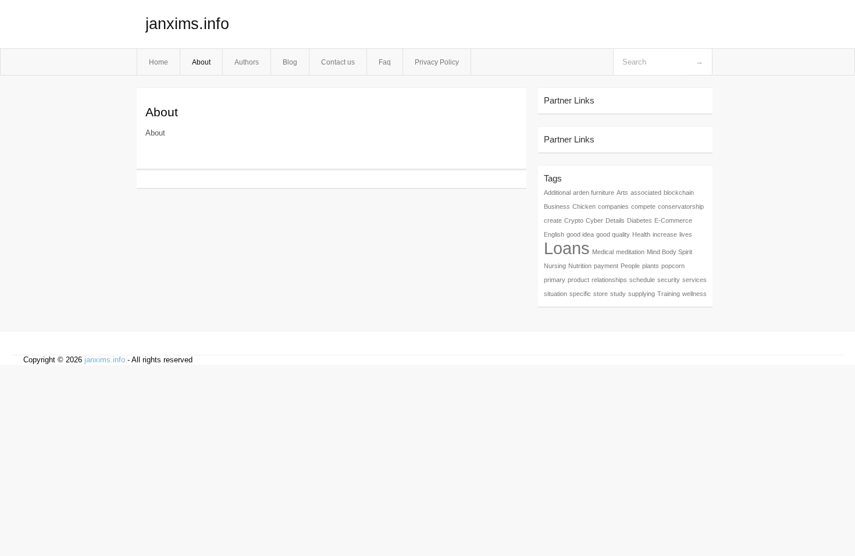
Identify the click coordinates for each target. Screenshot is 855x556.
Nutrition (580, 265)
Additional (557, 192)
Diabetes (639, 220)
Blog (290, 62)
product (578, 279)
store (600, 293)
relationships (609, 279)
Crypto (573, 220)
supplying (641, 293)
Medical (603, 251)
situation (555, 293)
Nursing (555, 265)
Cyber (594, 220)
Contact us (338, 62)
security (668, 279)
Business (557, 206)
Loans (567, 248)
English (554, 234)
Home (158, 62)
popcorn (673, 265)
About (201, 62)
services (694, 279)
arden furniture (593, 192)
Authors (246, 62)
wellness (694, 293)
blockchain (679, 192)
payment (606, 265)
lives (685, 234)
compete (643, 206)
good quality (613, 234)
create (553, 220)
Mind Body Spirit (669, 251)
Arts (622, 192)
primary (554, 279)
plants (650, 265)
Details (615, 220)
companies (613, 206)
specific (580, 293)
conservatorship (681, 206)
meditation (630, 251)
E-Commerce (673, 220)
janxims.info (187, 24)
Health (641, 234)
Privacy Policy (437, 62)
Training (668, 293)
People (630, 265)
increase (665, 234)
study (618, 293)
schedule (642, 279)
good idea (580, 234)
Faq (385, 62)
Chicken (584, 206)
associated (645, 192)
